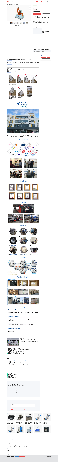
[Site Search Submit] (37, 1)
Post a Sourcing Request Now (24, 409)
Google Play (12, 456)
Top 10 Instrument (15, 453)
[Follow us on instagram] (47, 456)
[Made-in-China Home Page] (10, 1)
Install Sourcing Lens (22, 456)
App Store (9, 456)
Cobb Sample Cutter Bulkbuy (25, 453)
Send (11, 409)
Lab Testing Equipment (10, 453)
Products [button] (17, 1)
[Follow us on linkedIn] (50, 456)
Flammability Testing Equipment (10, 443)
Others (18, 443)
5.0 (43, 55)
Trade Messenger (17, 456)
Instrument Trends (19, 453)
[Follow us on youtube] (48, 456)
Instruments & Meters (11, 4)
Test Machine (18, 4)
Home (7, 4)
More (7, 454)
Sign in (50, 1)
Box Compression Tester (21, 360)
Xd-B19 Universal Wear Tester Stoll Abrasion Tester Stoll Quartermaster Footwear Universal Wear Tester (19, 422)
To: (10, 402)
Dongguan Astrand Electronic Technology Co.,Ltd (38, 8)
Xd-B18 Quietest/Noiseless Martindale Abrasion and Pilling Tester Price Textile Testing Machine (10, 422)
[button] (44, 1)
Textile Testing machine (26, 360)
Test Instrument (15, 4)
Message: (10, 404)
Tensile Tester (14, 360)
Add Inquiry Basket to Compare (19, 25)
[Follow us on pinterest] (49, 456)
